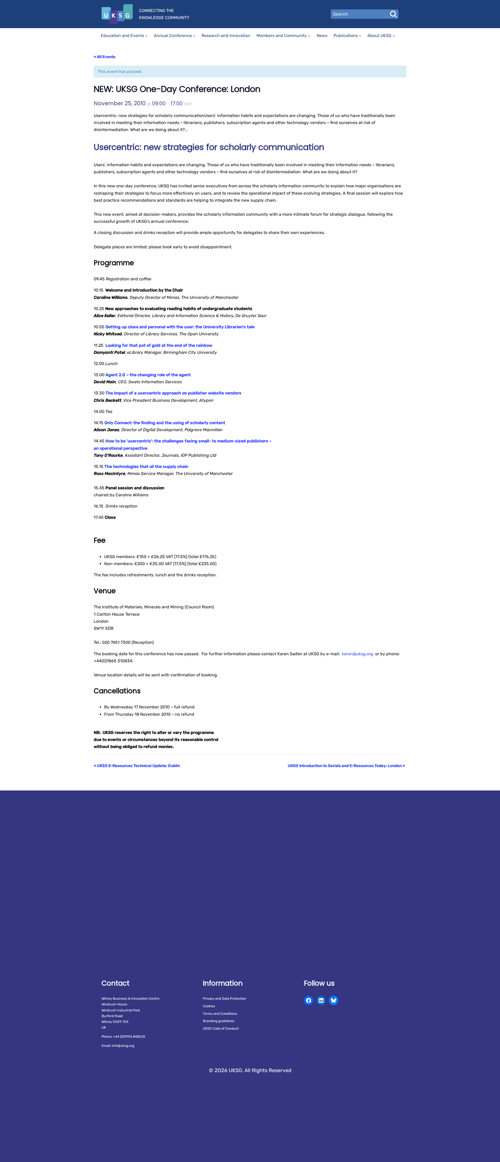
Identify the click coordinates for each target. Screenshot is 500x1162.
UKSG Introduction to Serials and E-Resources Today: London (346, 765)
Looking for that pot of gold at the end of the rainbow (158, 345)
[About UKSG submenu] (393, 35)
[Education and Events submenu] (146, 35)
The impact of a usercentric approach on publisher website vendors (173, 393)
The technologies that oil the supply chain (146, 466)
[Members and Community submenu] (309, 35)
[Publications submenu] (360, 35)
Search (393, 14)
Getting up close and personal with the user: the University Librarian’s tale (179, 326)
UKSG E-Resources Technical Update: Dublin (137, 765)
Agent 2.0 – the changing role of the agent (148, 374)
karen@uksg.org (357, 653)
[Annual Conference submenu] (194, 35)
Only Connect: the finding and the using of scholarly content (164, 422)
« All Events (104, 56)
